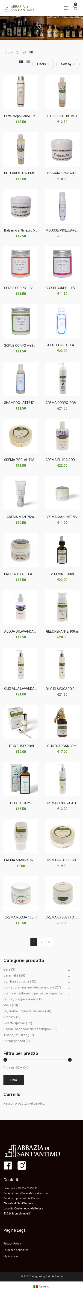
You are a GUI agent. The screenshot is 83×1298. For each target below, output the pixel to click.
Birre (6, 969)
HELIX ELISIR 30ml (21, 746)
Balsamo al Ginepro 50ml (22, 230)
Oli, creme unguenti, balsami (23, 1011)
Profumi (9, 1017)
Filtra (13, 1080)
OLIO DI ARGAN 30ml (62, 746)
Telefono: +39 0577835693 (20, 1188)
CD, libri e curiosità (16, 981)
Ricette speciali (14, 1023)
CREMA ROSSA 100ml (21, 917)
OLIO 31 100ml (20, 803)
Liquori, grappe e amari (20, 999)
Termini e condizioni (16, 1250)
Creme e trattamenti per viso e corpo (46, 32)
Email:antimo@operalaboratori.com (26, 1193)
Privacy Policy (12, 1243)
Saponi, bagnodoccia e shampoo (27, 1029)
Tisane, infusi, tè (15, 1035)
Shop (20, 32)
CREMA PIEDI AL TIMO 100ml (25, 460)
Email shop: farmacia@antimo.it (23, 1198)
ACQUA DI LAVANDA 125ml (24, 631)
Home (11, 32)
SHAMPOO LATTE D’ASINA (23, 403)
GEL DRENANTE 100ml (62, 631)
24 (24, 52)
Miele (7, 1005)
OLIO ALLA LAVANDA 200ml (24, 688)
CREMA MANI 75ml (21, 517)
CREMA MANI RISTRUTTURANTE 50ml (32, 860)
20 (18, 52)
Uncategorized (14, 1041)
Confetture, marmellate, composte (28, 987)
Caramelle (10, 975)
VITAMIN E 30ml (62, 574)
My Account (11, 1256)
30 (31, 52)
